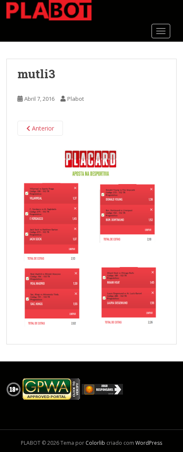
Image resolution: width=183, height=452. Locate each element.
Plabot (75, 98)
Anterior (42, 128)
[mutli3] (91, 240)
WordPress (148, 442)
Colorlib (95, 442)
